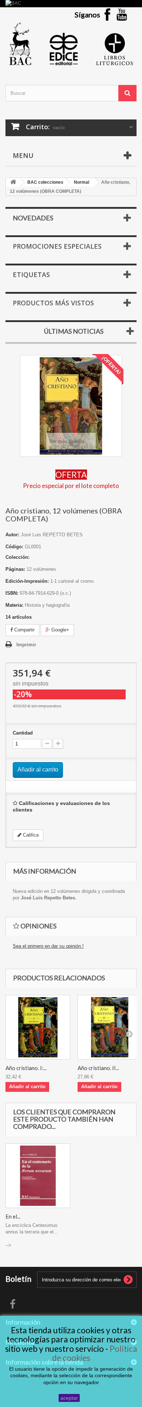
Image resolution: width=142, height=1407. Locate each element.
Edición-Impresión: (27, 581)
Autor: (12, 534)
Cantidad (23, 733)
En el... (12, 1216)
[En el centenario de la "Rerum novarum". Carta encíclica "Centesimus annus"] (37, 1175)
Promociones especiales (57, 246)
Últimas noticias (73, 331)
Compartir (24, 630)
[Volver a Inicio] (13, 182)
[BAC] (71, 3)
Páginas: (15, 569)
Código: (14, 546)
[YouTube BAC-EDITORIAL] (122, 14)
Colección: (17, 557)
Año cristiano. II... (98, 1068)
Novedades (33, 218)
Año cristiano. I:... (26, 1068)
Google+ (59, 630)
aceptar (69, 1398)
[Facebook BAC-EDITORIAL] (107, 14)
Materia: (14, 605)
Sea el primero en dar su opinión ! (48, 946)
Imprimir (26, 644)
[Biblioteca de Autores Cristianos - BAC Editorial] (71, 43)
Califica (30, 835)
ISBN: (11, 593)
